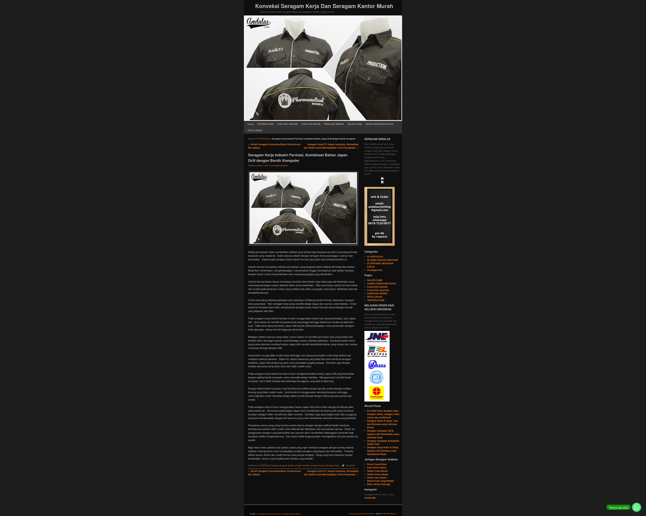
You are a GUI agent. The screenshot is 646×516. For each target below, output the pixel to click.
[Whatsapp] (636, 507)
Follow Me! (370, 497)
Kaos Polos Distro (376, 467)
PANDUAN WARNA (334, 124)
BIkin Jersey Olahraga (378, 484)
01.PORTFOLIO (263, 138)
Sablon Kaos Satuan (377, 474)
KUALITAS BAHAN (311, 124)
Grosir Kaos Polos (376, 464)
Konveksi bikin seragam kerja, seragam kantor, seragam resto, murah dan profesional (383, 414)
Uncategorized (374, 270)
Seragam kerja (332, 465)
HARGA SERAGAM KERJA (379, 124)
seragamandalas (280, 165)
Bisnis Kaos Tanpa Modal (380, 480)
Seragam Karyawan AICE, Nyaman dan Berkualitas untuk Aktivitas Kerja (383, 434)
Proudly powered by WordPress (362, 513)
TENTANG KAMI (265, 124)
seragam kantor (318, 465)
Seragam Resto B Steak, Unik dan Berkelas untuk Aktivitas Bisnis (382, 424)
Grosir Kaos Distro (377, 477)
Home (251, 124)
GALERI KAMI (354, 124)
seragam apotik (286, 465)
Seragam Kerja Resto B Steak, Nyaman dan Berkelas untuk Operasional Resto (383, 451)
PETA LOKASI (255, 130)
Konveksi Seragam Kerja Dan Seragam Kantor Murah (324, 6)
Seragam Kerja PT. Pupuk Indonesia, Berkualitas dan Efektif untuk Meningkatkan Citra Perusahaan (331, 146)
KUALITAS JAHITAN (287, 124)
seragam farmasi (302, 465)
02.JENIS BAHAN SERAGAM (382, 260)
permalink (350, 465)
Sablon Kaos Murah (377, 470)
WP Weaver (392, 513)
